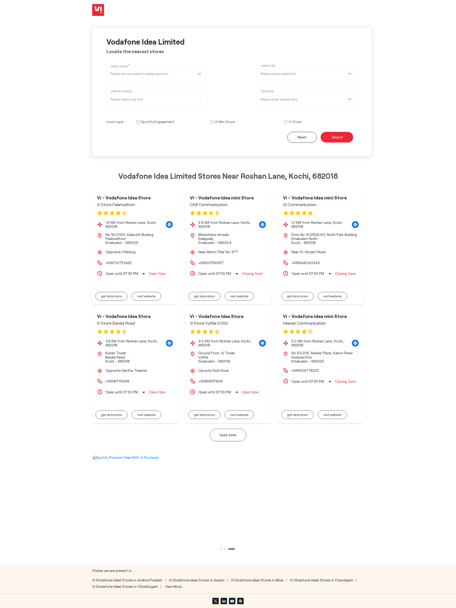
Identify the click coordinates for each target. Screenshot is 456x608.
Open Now (157, 274)
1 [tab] (222, 549)
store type (114, 122)
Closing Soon (252, 274)
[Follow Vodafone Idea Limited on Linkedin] (223, 600)
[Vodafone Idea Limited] (98, 10)
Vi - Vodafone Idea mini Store (222, 197)
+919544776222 (305, 370)
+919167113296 (117, 381)
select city (268, 65)
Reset (302, 137)
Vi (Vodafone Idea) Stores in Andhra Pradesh (127, 580)
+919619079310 (210, 381)
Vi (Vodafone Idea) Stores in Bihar (257, 580)
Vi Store (295, 122)
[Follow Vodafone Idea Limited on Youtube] (232, 600)
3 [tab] (229, 549)
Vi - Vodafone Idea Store (124, 197)
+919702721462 (118, 263)
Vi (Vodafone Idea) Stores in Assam (196, 580)
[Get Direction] (169, 224)
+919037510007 (211, 263)
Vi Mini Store (225, 122)
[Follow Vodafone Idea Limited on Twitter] (215, 600)
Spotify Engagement (157, 122)
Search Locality (121, 91)
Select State (120, 66)
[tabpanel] (228, 458)
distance (267, 91)
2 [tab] (225, 549)
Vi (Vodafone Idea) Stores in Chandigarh (321, 580)
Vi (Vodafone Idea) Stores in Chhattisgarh (125, 587)
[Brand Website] (240, 600)
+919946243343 (305, 263)
